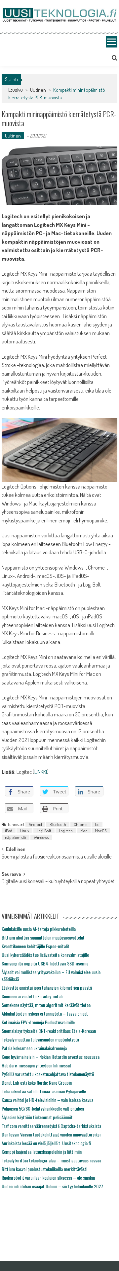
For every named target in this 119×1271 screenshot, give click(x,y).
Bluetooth (58, 824)
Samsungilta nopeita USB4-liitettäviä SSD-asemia (45, 963)
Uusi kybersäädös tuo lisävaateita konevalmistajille (45, 954)
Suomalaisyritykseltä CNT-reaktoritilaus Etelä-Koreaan (49, 1030)
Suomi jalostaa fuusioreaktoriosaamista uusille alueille (56, 857)
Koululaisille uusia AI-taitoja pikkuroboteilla (39, 928)
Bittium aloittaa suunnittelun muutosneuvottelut (43, 937)
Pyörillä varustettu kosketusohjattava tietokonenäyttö (48, 1073)
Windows (41, 837)
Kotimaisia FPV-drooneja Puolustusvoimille (38, 1022)
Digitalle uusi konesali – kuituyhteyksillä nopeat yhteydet (58, 881)
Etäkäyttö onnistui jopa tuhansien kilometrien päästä (47, 987)
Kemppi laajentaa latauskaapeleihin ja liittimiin (42, 1151)
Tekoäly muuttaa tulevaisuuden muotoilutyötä (40, 1039)
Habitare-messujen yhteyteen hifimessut (36, 1065)
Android (35, 824)
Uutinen (38, 90)
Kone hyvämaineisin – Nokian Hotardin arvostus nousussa (50, 1056)
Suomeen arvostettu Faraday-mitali (32, 996)
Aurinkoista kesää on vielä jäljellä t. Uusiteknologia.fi (46, 1142)
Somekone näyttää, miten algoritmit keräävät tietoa (46, 1004)
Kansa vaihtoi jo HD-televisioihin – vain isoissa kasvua (47, 1099)
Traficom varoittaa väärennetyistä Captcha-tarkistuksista (51, 1125)
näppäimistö (15, 837)
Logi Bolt (44, 830)
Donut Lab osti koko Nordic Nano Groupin (37, 1082)
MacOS (100, 830)
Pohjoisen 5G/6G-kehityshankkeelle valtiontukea (43, 1108)
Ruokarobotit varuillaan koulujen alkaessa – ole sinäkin (48, 1177)
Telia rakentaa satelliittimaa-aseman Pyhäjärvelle (44, 1091)
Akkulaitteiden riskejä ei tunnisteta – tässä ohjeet (45, 1013)
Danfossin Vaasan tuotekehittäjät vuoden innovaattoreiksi (51, 1134)
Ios (97, 824)
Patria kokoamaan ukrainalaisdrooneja (34, 1047)
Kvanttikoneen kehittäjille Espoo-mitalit (35, 946)
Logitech (66, 830)
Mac (83, 830)
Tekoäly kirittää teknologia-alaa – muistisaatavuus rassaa (51, 1160)
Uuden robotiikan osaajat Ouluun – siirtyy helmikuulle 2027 (52, 1186)
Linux (24, 830)
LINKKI (40, 771)
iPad (8, 830)
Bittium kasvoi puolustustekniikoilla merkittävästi (44, 1168)
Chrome (80, 824)
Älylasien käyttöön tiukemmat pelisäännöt (37, 1117)
